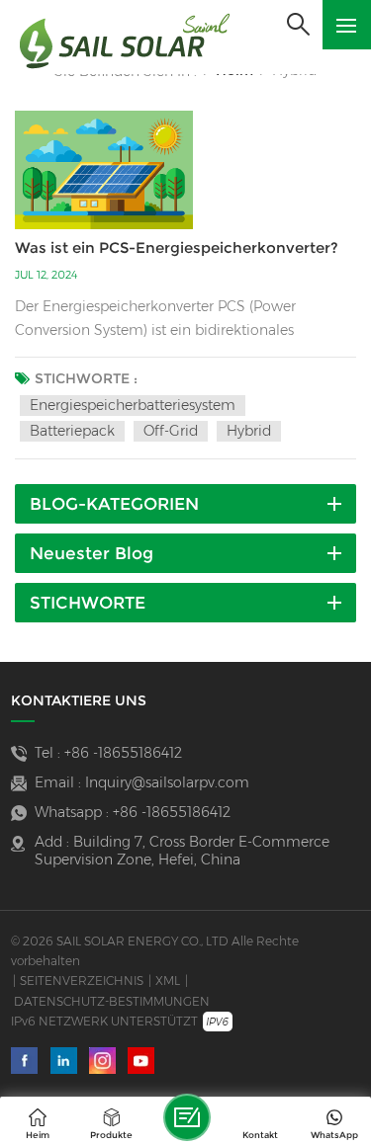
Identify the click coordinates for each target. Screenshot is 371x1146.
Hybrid (249, 431)
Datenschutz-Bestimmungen (112, 1001)
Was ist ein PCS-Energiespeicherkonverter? (176, 248)
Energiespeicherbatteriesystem (132, 405)
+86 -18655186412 (123, 753)
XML (167, 980)
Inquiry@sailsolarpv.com (167, 782)
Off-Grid (170, 431)
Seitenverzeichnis (81, 980)
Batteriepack (72, 431)
